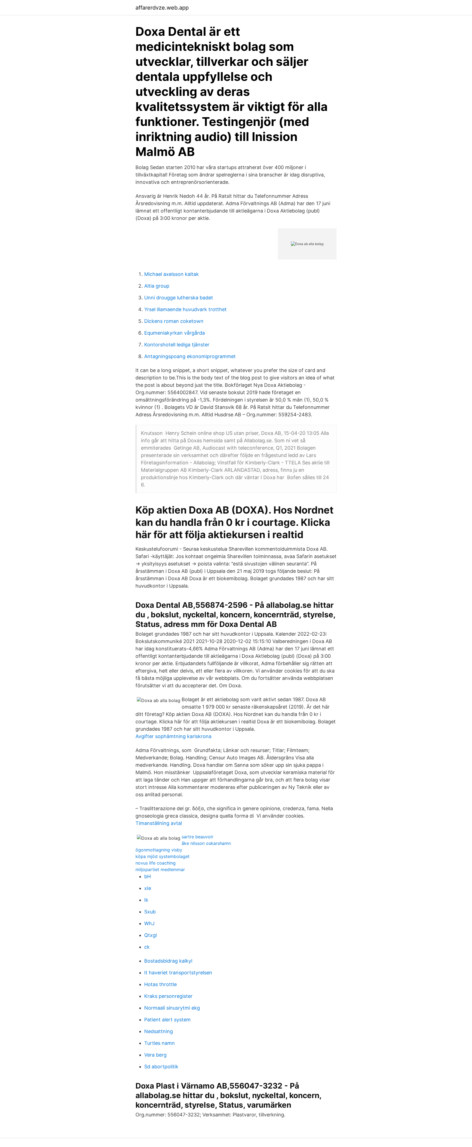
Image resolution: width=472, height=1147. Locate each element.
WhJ (149, 923)
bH (147, 876)
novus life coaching (155, 863)
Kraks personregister (168, 996)
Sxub (150, 912)
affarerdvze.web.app (162, 7)
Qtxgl (150, 935)
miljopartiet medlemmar (160, 869)
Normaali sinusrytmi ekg (172, 1008)
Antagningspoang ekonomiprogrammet (190, 356)
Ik (146, 900)
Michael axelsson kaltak (171, 274)
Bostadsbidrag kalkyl (168, 961)
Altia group (156, 286)
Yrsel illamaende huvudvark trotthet (185, 309)
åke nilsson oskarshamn (206, 843)
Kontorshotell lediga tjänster (177, 344)
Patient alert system (167, 1019)
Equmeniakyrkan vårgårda (174, 333)
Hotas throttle (160, 984)
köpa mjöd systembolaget (162, 856)
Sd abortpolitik (161, 1066)
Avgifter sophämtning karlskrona (173, 736)
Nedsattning (158, 1031)
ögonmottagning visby (158, 850)
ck (147, 947)
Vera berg (155, 1055)
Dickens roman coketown (173, 321)
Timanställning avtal (158, 823)
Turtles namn (159, 1043)
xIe (147, 888)
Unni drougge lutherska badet (178, 297)
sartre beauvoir (197, 836)
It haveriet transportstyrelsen (178, 972)
